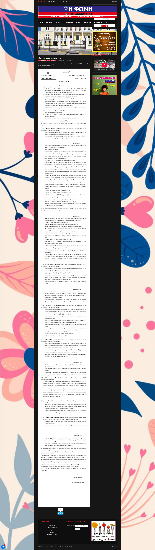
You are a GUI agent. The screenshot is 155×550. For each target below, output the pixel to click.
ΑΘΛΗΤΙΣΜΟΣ (69, 22)
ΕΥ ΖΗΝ (78, 22)
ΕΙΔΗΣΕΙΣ (49, 22)
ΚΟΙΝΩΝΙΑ (58, 22)
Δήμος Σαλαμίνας (52, 525)
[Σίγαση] (110, 69)
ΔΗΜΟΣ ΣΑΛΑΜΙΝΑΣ (42, 60)
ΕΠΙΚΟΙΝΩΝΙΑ (98, 22)
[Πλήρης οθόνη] (113, 69)
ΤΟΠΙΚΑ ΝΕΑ (53, 60)
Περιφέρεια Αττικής (52, 527)
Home (41, 22)
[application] (104, 65)
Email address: (71, 525)
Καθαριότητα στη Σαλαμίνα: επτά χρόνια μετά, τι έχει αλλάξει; (62, 1)
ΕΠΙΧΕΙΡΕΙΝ (87, 22)
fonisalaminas (70, 60)
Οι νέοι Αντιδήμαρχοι (49, 58)
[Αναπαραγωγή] (96, 69)
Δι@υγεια (52, 530)
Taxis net (52, 532)
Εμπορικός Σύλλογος (52, 534)
